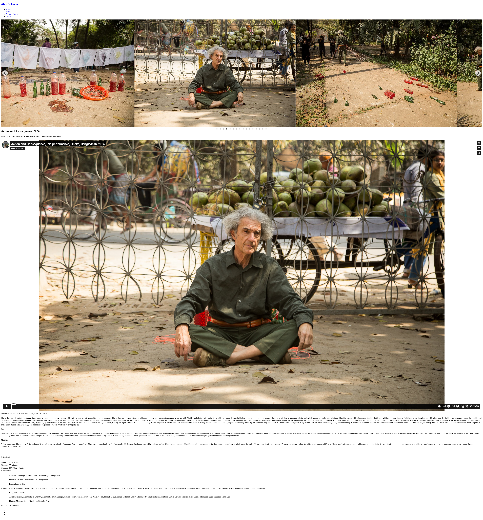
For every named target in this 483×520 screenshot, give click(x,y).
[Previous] (5, 73)
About (8, 9)
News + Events (12, 14)
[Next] (478, 73)
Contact (9, 16)
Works (8, 12)
